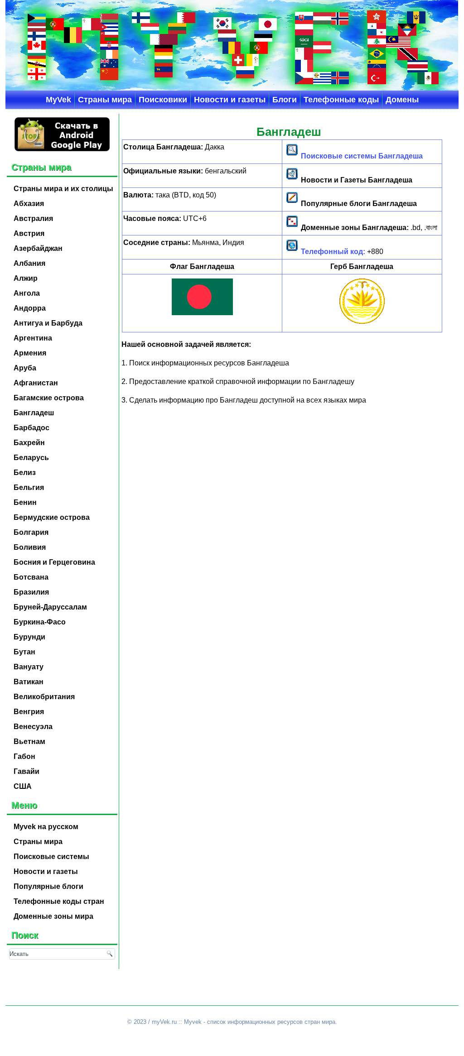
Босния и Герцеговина (54, 562)
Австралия (33, 218)
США (23, 786)
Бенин (25, 502)
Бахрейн (29, 442)
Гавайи (26, 771)
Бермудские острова (52, 517)
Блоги (284, 99)
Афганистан (36, 383)
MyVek (58, 99)
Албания (29, 263)
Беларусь (31, 457)
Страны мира (105, 99)
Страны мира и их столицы (63, 188)
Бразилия (31, 592)
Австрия (29, 233)
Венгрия (29, 711)
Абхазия (29, 203)
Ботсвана (31, 577)
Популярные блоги (48, 886)
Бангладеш (34, 413)
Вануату (29, 667)
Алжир (26, 278)
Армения (30, 353)
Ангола (27, 293)
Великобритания (44, 697)
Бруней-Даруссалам (50, 607)
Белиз (25, 472)
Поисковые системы (51, 856)
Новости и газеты (230, 99)
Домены (402, 99)
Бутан (24, 652)
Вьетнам (29, 741)
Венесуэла (33, 726)
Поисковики (163, 99)
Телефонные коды (341, 99)
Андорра (30, 308)
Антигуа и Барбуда (48, 323)
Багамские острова (49, 398)
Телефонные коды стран (59, 901)
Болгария (31, 532)
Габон (24, 756)
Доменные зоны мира (53, 916)
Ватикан (29, 682)
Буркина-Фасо (40, 622)
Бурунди (29, 637)
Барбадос (31, 428)
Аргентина (33, 338)
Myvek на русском (46, 826)
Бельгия (29, 487)
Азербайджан (38, 248)
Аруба (25, 368)
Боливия (30, 547)
